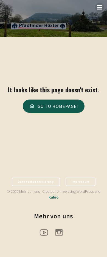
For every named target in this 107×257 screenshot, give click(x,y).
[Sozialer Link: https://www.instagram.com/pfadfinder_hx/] (61, 232)
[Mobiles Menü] (99, 7)
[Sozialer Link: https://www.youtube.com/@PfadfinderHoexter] (46, 232)
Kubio (53, 197)
